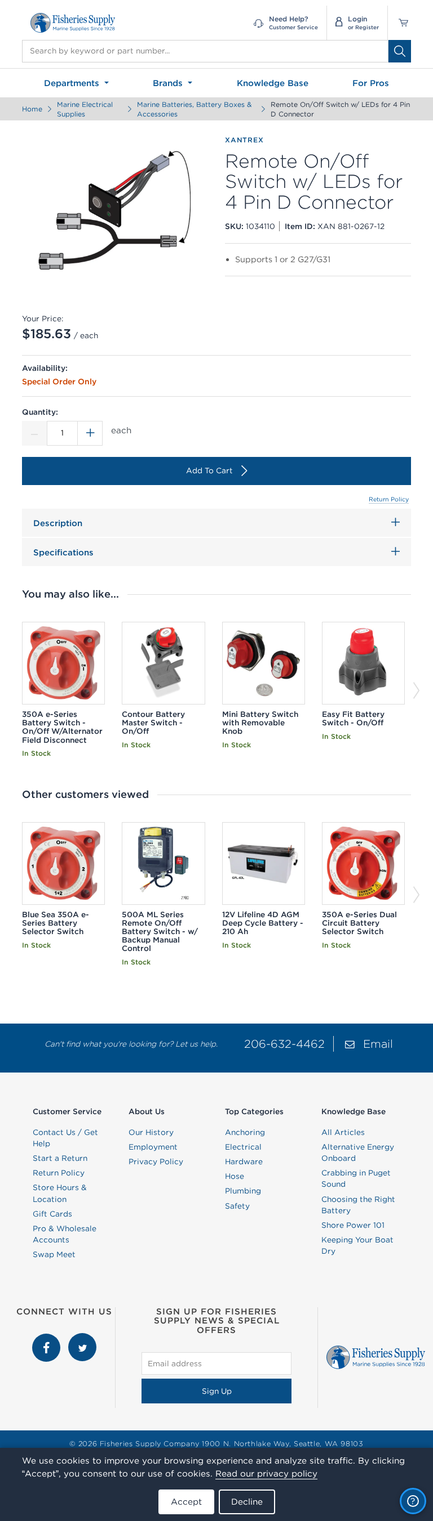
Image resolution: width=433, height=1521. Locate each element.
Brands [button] (169, 83)
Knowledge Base (272, 83)
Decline (247, 1501)
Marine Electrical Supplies (85, 109)
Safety (237, 1206)
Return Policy (389, 499)
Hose (234, 1176)
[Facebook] (47, 1339)
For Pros (370, 83)
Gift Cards (52, 1214)
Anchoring (245, 1132)
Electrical (243, 1147)
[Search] (399, 51)
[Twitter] (82, 1339)
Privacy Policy (156, 1161)
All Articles (343, 1132)
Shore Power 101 (353, 1225)
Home (32, 109)
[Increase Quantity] (90, 433)
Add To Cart (209, 470)
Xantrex (244, 139)
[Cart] (399, 23)
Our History (151, 1132)
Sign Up (217, 1391)
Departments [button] (73, 83)
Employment (153, 1147)
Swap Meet (54, 1254)
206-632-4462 (284, 1044)
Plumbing (243, 1191)
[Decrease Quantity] (34, 433)
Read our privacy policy (266, 1473)
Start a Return (60, 1158)
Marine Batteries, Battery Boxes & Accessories (194, 109)
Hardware (244, 1161)
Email (378, 1044)
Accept (186, 1501)
